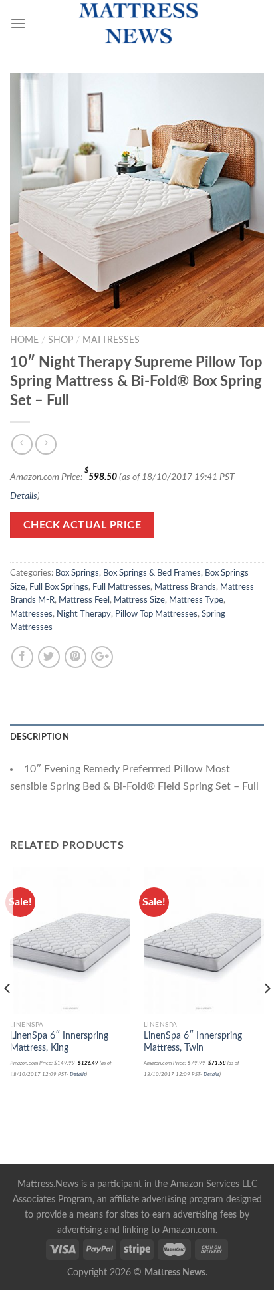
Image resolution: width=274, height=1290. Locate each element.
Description (39, 737)
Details (23, 496)
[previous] (8, 1014)
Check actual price (82, 525)
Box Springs (77, 573)
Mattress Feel (84, 600)
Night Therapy (84, 614)
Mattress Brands (185, 587)
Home (24, 340)
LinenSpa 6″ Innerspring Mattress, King (59, 1042)
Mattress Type (196, 600)
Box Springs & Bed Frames (152, 573)
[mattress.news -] (137, 23)
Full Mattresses (121, 587)
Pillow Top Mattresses (156, 614)
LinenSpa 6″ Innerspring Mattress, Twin (193, 1042)
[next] (266, 1014)
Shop (60, 340)
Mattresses (111, 340)
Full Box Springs (58, 587)
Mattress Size (139, 600)
